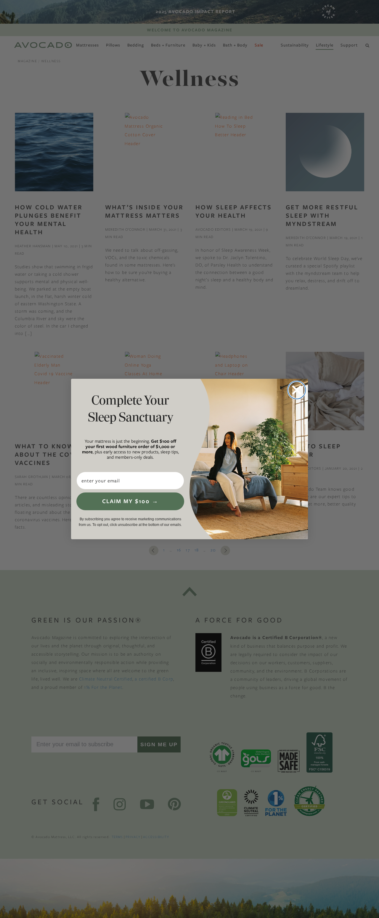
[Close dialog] (297, 390)
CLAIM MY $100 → (130, 501)
